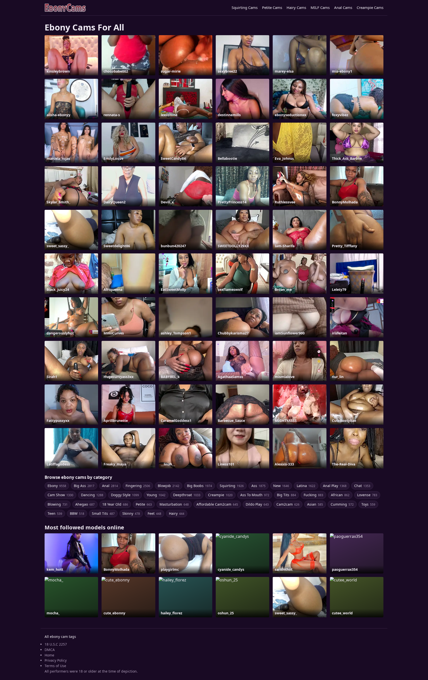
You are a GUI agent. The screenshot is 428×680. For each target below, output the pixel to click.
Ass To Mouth (254, 494)
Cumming (342, 504)
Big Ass (84, 485)
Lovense (367, 494)
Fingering (138, 485)
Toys (368, 504)
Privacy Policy (56, 660)
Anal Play (335, 485)
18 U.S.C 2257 (56, 644)
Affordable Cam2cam (217, 504)
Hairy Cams (296, 7)
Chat (362, 485)
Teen (55, 513)
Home (49, 655)
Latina (306, 485)
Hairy (176, 513)
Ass (258, 485)
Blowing (58, 504)
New (281, 485)
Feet (154, 513)
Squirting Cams (245, 7)
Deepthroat (186, 494)
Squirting (232, 485)
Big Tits (286, 494)
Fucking (313, 494)
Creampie (220, 494)
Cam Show (60, 494)
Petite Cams (272, 7)
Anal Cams (343, 7)
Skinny (131, 513)
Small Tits (103, 513)
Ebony (57, 485)
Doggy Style (125, 494)
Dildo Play (257, 504)
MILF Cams (320, 7)
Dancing (92, 494)
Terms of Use (55, 665)
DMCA (50, 649)
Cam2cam (287, 504)
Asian (315, 504)
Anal (110, 485)
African (340, 494)
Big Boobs (199, 485)
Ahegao (85, 504)
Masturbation (174, 504)
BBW (77, 513)
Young (156, 494)
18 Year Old (115, 504)
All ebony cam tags (60, 636)
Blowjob (168, 485)
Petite (144, 504)
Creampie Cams (370, 7)
